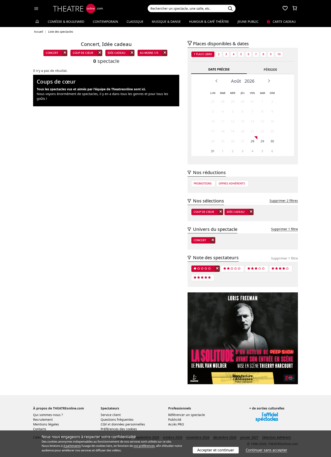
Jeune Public (248, 21)
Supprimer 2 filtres (284, 200)
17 (213, 131)
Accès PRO (176, 424)
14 (252, 121)
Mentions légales (46, 424)
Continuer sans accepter (266, 450)
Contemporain (105, 21)
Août (236, 81)
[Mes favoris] (285, 8)
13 (242, 121)
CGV (104, 424)
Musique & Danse (166, 21)
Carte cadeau (284, 21)
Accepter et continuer (215, 450)
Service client (111, 415)
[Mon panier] (294, 8)
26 (232, 141)
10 (279, 54)
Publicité (174, 419)
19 (232, 131)
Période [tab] (270, 69)
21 (252, 131)
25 (222, 141)
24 (213, 141)
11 (222, 121)
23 (272, 131)
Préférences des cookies (119, 429)
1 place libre (203, 54)
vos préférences (144, 446)
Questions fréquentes (117, 419)
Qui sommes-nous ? (48, 415)
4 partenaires (72, 446)
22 (262, 131)
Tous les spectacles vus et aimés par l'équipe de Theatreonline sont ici (91, 89)
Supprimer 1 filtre (284, 229)
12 (232, 121)
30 (242, 101)
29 (232, 101)
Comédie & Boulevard (66, 21)
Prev (216, 80)
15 (262, 121)
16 (272, 121)
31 (252, 101)
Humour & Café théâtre (209, 21)
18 (222, 131)
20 (242, 131)
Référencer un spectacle (186, 415)
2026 (249, 81)
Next (268, 80)
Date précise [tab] (219, 69)
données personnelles (128, 424)
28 (222, 101)
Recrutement (43, 419)
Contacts (39, 429)
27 (213, 101)
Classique (135, 21)
